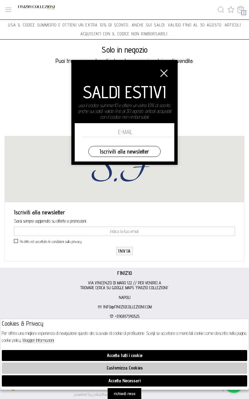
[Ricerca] (221, 10)
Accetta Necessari (124, 380)
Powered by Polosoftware (93, 394)
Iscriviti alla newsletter (124, 151)
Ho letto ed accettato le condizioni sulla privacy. (51, 241)
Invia (124, 251)
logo (36, 10)
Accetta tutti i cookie (124, 355)
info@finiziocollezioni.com (127, 306)
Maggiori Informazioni (38, 340)
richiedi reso (124, 393)
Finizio (124, 273)
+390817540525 (126, 316)
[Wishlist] (231, 10)
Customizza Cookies (125, 368)
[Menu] (8, 10)
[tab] (124, 273)
